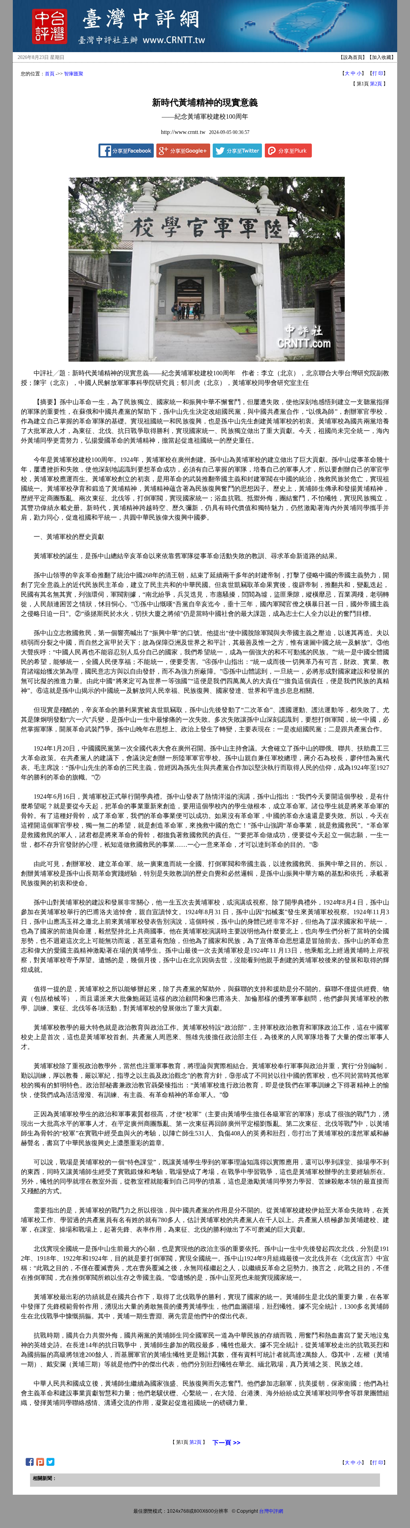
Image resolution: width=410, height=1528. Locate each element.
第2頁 (376, 84)
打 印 (377, 73)
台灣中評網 (271, 1511)
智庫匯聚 (73, 74)
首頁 (49, 74)
